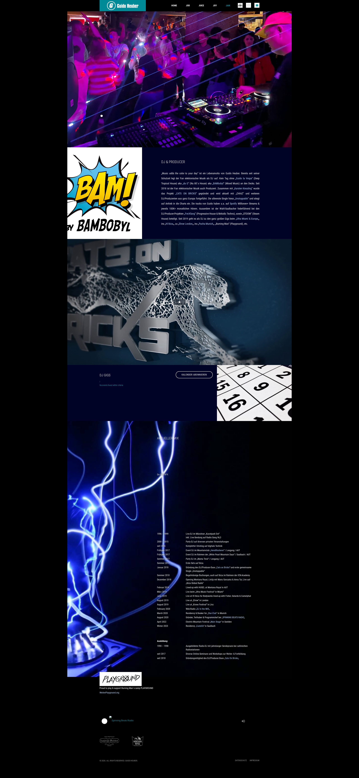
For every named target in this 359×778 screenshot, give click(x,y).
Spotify (233, 203)
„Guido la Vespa (243, 178)
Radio (240, 5)
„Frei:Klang (189, 213)
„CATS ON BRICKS (185, 193)
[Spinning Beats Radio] (174, 721)
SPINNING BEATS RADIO (233, 617)
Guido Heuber (123, 5)
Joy (215, 5)
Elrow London (186, 223)
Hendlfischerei (217, 550)
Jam (228, 5)
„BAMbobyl (217, 183)
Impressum (254, 760)
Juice (201, 5)
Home (174, 5)
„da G (185, 183)
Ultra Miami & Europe (247, 218)
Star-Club (212, 613)
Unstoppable (241, 198)
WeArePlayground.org (109, 692)
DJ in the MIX (203, 609)
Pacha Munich (206, 223)
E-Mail (256, 5)
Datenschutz (241, 760)
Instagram (248, 5)
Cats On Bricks (231, 658)
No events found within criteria (111, 385)
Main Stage (216, 621)
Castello (200, 626)
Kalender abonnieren (194, 374)
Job (188, 5)
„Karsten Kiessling (243, 188)
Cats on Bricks (223, 567)
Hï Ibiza (169, 223)
